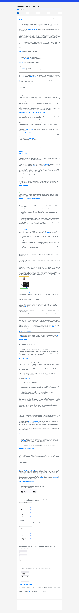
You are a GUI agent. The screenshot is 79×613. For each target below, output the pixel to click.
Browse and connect (23, 68)
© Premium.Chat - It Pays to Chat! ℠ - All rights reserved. (26, 610)
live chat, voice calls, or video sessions (27, 58)
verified (34, 165)
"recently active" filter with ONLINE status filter (34, 173)
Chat (38, 162)
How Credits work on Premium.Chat (53, 473)
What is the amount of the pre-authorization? (25, 331)
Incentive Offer (47, 164)
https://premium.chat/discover (34, 156)
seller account (42, 477)
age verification (23, 83)
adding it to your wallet (37, 356)
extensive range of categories (28, 28)
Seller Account (21, 51)
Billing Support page (27, 378)
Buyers (22, 9)
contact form (53, 326)
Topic (53, 18)
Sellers (18, 9)
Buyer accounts (55, 477)
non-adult (47, 165)
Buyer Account (21, 62)
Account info (29, 591)
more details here (22, 76)
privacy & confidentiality (33, 76)
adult (44, 165)
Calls (44, 162)
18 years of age (40, 100)
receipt (50, 309)
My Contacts (24, 440)
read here (26, 306)
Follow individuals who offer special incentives (31, 470)
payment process (27, 79)
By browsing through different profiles (32, 29)
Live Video (41, 162)
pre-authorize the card (47, 232)
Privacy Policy (27, 129)
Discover (20, 470)
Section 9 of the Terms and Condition (40, 106)
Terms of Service (32, 129)
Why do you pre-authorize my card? (23, 330)
